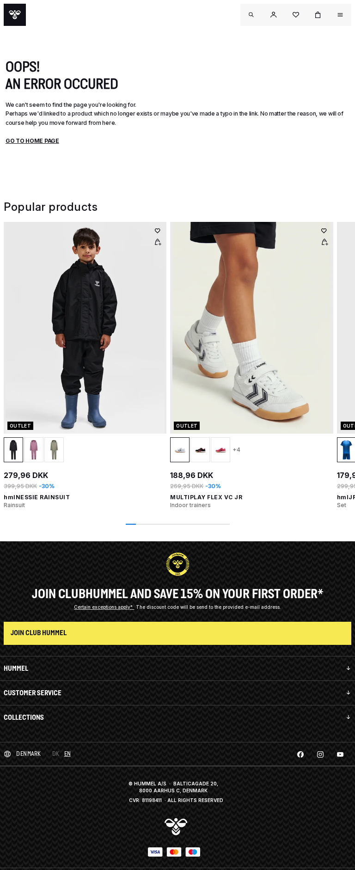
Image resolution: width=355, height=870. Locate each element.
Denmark (28, 753)
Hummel (16, 668)
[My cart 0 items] (318, 15)
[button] (274, 15)
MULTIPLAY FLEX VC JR (206, 497)
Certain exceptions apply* (104, 607)
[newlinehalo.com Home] (15, 15)
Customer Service (32, 693)
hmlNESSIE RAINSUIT (37, 497)
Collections (24, 717)
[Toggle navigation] (251, 15)
